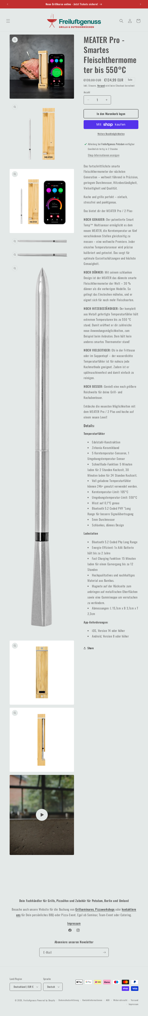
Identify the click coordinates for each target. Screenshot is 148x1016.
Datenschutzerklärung (69, 1000)
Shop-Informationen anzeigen (103, 155)
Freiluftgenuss (30, 1000)
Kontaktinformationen (92, 1000)
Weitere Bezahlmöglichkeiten (111, 133)
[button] (8, 21)
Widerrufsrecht (120, 1000)
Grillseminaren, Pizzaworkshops (95, 909)
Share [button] (90, 648)
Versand (101, 85)
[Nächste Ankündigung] (140, 4)
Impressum (74, 923)
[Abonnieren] (104, 952)
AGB (108, 1000)
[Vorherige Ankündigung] (7, 4)
